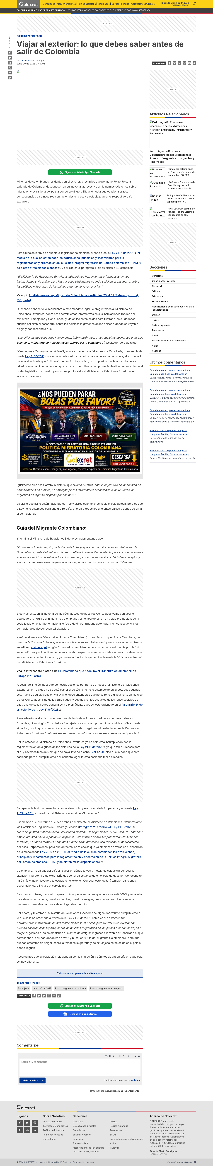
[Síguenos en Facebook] (20, 1123)
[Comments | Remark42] (80, 1073)
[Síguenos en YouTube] (27, 1130)
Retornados (104, 3)
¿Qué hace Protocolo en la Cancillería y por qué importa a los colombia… (181, 185)
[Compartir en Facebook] (10, 53)
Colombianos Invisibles (143, 3)
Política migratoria (87, 3)
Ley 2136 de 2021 (91, 747)
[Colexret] (28, 4)
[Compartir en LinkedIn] (10, 62)
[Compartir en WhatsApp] (10, 67)
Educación (157, 296)
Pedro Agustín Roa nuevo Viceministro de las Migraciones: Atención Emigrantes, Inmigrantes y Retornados (172, 156)
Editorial (125, 3)
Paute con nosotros (53, 1134)
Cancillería (157, 275)
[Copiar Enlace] (10, 77)
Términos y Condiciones (55, 1126)
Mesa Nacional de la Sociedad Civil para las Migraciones (173, 308)
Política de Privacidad (54, 1130)
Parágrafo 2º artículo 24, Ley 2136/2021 (105, 827)
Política (155, 320)
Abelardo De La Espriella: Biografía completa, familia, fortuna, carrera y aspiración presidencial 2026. (169, 434)
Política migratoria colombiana (70, 988)
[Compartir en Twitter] (10, 57)
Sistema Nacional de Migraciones (169, 340)
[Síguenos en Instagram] (20, 1130)
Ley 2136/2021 (34, 356)
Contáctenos (49, 1139)
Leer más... (171, 1146)
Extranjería (23, 988)
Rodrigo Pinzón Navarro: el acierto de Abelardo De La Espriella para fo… (181, 198)
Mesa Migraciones (66, 3)
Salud (155, 335)
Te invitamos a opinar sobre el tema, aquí (80, 973)
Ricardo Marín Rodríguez (33, 60)
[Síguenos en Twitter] (27, 1123)
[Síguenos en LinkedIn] (35, 1130)
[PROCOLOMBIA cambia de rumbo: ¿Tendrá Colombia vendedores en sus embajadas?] (157, 212)
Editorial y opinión (82, 1134)
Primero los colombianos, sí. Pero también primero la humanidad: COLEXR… (181, 172)
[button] (194, 4)
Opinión (115, 3)
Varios (155, 345)
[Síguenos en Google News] (35, 1123)
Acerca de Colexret (53, 1121)
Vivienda (156, 351)
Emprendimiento (160, 301)
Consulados (49, 3)
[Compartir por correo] (10, 72)
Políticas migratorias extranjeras (106, 988)
